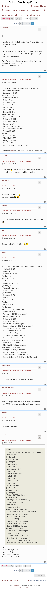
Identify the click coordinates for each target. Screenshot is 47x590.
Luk (3, 230)
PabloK (4, 412)
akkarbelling (6, 365)
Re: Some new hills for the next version (16, 79)
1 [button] (23, 23)
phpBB (16, 585)
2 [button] (26, 23)
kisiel (4, 74)
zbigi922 (4, 155)
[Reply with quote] (39, 29)
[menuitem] (7, 6)
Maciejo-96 (5, 180)
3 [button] (29, 23)
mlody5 (4, 205)
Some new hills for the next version (21, 15)
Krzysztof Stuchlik (8, 387)
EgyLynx (5, 27)
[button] (20, 23)
